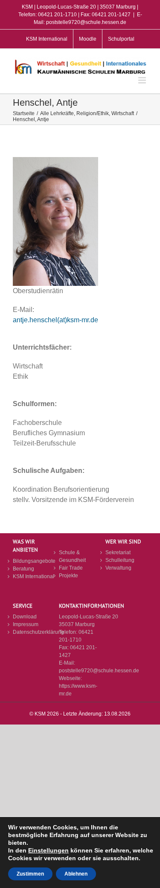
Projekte (68, 576)
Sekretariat (118, 552)
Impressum (25, 624)
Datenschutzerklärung (34, 632)
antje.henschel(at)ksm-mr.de (55, 320)
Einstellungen (48, 850)
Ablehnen (75, 874)
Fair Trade (71, 568)
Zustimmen (30, 874)
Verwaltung (118, 568)
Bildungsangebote (34, 561)
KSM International (33, 576)
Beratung (23, 569)
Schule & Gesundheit (72, 556)
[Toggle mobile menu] (142, 80)
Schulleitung (119, 560)
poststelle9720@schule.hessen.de (99, 671)
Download (25, 617)
